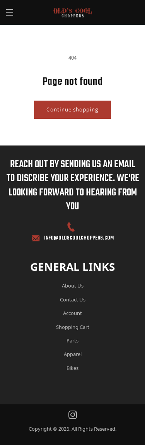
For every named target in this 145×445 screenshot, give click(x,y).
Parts (72, 340)
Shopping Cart (72, 326)
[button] (10, 12)
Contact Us (72, 299)
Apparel (73, 354)
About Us (73, 285)
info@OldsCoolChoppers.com (79, 238)
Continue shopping (72, 109)
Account (72, 313)
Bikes (72, 368)
